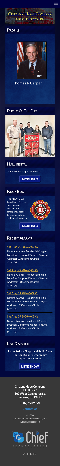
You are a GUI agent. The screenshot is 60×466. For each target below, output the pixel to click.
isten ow (30, 366)
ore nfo (30, 179)
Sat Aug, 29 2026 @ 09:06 (22, 293)
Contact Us (30, 409)
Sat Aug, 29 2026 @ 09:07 (22, 247)
